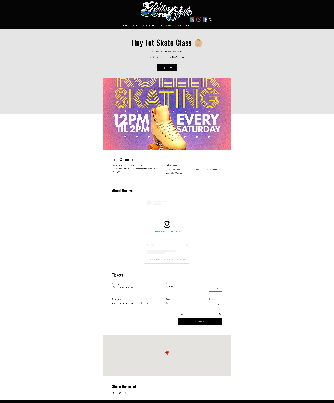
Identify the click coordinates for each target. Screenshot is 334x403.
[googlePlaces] (192, 19)
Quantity (212, 284)
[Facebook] (205, 19)
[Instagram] (198, 19)
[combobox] (215, 289)
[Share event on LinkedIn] (126, 393)
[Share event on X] (119, 393)
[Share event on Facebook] (113, 393)
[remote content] (167, 231)
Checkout (199, 321)
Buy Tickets (167, 67)
